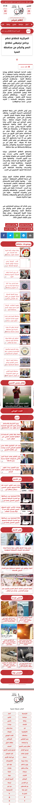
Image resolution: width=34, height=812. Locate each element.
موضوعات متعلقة (23, 244)
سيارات (24, 772)
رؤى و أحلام (24, 764)
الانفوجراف (9, 761)
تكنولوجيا (24, 732)
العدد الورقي (17, 411)
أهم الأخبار (17, 530)
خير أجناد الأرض (9, 757)
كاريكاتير (9, 739)
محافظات (24, 735)
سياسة (21, 24)
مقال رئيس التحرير (17, 383)
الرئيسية (24, 713)
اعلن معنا (24, 790)
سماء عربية (24, 761)
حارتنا (9, 772)
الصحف (9, 746)
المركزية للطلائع (25, 224)
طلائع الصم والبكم (24, 228)
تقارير (14, 24)
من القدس (24, 783)
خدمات (25, 757)
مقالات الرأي (9, 743)
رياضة (8, 24)
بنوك (9, 775)
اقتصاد (25, 724)
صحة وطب (9, 728)
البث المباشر (9, 753)
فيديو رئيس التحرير (9, 750)
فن (25, 728)
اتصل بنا (24, 793)
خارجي (9, 721)
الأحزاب (25, 775)
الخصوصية (9, 790)
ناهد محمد (24, 66)
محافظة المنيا (9, 228)
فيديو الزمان (24, 750)
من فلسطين (24, 786)
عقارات (9, 768)
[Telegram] (23, 235)
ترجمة (9, 783)
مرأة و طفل (24, 768)
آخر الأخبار (17, 479)
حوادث (9, 724)
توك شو (9, 764)
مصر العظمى (24, 739)
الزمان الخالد (24, 753)
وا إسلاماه (25, 743)
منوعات (9, 732)
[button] (30, 397)
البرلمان (24, 779)
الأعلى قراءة (17, 597)
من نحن (9, 786)
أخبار (27, 24)
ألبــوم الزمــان (9, 779)
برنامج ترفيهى (11, 224)
